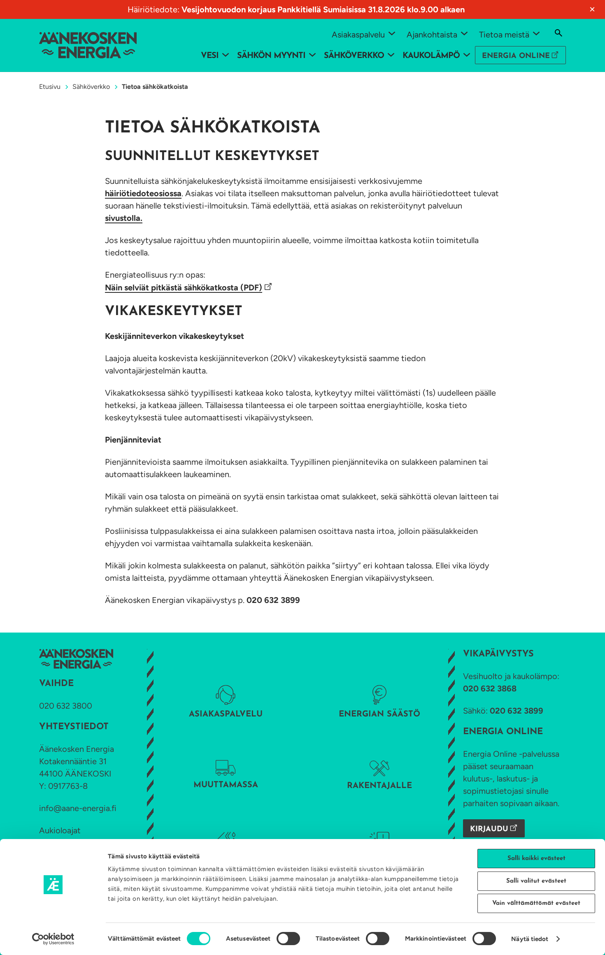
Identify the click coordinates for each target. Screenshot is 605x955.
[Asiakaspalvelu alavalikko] (392, 33)
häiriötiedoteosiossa (143, 193)
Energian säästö (379, 714)
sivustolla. (123, 218)
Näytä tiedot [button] (529, 939)
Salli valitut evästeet (536, 881)
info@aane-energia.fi (77, 808)
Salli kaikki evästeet (536, 858)
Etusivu (49, 86)
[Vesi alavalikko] (225, 54)
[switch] (288, 938)
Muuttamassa (225, 785)
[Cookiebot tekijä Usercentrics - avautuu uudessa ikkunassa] (53, 939)
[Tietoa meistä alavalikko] (536, 33)
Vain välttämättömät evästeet (536, 903)
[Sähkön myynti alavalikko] (312, 54)
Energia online (516, 56)
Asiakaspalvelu (226, 714)
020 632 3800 (65, 706)
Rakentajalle (379, 786)
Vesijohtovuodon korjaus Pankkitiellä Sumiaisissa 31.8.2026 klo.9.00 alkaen (323, 9)
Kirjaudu (489, 829)
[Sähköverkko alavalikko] (391, 54)
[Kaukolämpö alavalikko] (467, 54)
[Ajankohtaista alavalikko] (464, 33)
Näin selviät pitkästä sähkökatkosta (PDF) (183, 287)
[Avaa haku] (558, 32)
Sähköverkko (91, 86)
